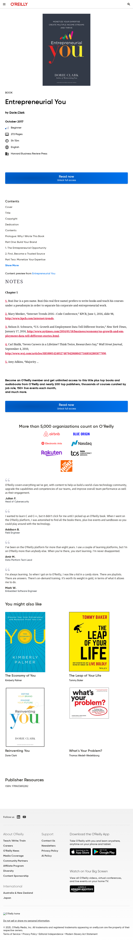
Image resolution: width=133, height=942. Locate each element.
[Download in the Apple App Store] (80, 854)
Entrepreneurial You (43, 273)
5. (6, 362)
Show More (12, 265)
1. (6, 301)
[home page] (19, 4)
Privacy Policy (50, 850)
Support (48, 834)
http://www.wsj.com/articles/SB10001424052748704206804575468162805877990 (55, 353)
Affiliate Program (13, 865)
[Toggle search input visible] (129, 4)
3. (6, 327)
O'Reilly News (11, 850)
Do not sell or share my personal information (26, 920)
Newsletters (48, 845)
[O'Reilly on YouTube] (24, 817)
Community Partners (15, 860)
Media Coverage (13, 855)
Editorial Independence (51, 934)
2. (6, 314)
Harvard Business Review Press (29, 153)
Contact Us (48, 840)
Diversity (8, 870)
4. (6, 344)
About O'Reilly (13, 834)
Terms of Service (11, 934)
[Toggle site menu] (4, 4)
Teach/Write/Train (14, 840)
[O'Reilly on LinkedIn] (18, 817)
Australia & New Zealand (18, 893)
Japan (7, 898)
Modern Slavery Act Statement (81, 934)
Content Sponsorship (16, 876)
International (12, 886)
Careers (8, 845)
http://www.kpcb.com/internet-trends (29, 318)
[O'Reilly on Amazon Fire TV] (82, 891)
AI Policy (47, 855)
